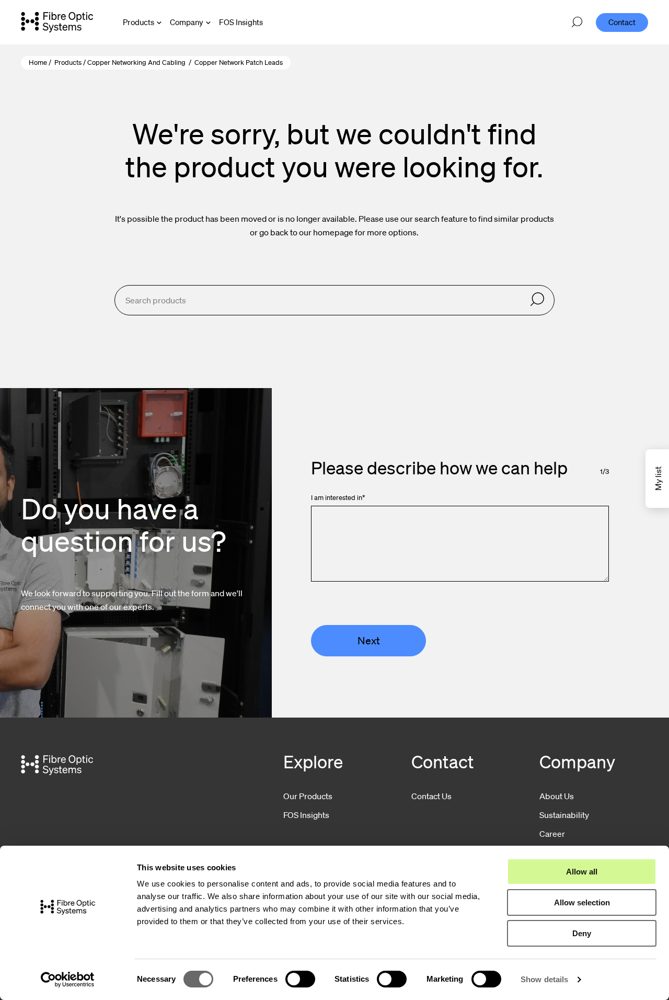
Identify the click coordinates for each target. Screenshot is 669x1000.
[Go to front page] (57, 22)
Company (186, 22)
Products (138, 22)
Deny (581, 933)
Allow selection (582, 902)
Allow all (581, 871)
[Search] (537, 300)
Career (552, 833)
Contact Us (431, 796)
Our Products (307, 796)
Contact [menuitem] (622, 22)
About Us (556, 796)
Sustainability (564, 815)
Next (368, 640)
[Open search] (577, 22)
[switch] (300, 979)
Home (38, 62)
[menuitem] (241, 22)
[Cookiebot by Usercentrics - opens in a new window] (67, 979)
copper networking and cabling (136, 62)
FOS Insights (306, 815)
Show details (544, 979)
